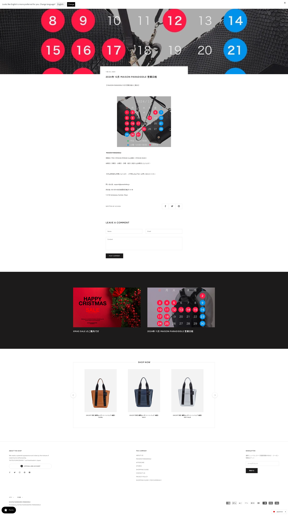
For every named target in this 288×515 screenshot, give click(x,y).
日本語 (19, 497)
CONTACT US (140, 473)
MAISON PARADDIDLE (143, 459)
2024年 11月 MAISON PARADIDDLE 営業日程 (170, 331)
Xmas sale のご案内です (86, 331)
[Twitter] (14, 472)
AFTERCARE (140, 462)
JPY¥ (10, 497)
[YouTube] (29, 472)
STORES (139, 466)
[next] (214, 395)
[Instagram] (19, 472)
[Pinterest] (24, 472)
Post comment (114, 256)
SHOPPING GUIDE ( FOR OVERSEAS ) (149, 480)
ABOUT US (139, 455)
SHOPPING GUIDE (142, 469)
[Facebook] (9, 472)
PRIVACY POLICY (142, 477)
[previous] (73, 395)
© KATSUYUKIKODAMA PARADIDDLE (19, 502)
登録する (251, 470)
